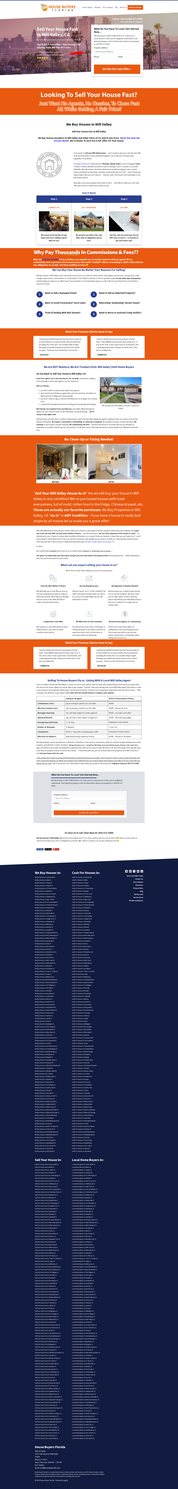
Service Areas (138, 897)
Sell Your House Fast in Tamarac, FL (46, 1303)
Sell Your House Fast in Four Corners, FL (47, 1433)
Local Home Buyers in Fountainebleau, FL (84, 1336)
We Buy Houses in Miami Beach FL (45, 963)
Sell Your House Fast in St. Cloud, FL (46, 1361)
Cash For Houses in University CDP (82, 1096)
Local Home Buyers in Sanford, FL (82, 1322)
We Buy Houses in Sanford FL (44, 1035)
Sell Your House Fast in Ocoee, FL (45, 1377)
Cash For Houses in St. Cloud (81, 1074)
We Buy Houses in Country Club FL (45, 1088)
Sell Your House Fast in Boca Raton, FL (46, 1234)
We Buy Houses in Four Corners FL (45, 1146)
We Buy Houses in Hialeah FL (43, 891)
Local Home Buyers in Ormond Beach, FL (84, 1402)
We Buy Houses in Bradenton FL (44, 1054)
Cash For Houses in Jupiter (80, 1018)
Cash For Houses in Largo (80, 974)
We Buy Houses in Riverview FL (44, 957)
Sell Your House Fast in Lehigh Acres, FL (47, 1206)
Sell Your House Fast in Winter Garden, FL (47, 1389)
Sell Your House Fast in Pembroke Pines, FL (48, 1192)
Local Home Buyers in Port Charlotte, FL (84, 1328)
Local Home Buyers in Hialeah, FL (82, 1178)
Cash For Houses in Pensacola (81, 1082)
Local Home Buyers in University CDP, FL (84, 1383)
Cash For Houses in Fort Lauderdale (83, 902)
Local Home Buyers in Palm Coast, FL (83, 1247)
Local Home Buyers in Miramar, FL (82, 1198)
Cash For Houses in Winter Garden (82, 1101)
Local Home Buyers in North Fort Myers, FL (85, 1413)
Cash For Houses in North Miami (81, 1029)
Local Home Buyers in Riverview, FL (83, 1245)
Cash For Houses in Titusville (81, 1093)
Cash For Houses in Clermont (81, 1148)
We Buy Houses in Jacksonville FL (45, 877)
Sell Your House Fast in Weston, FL (45, 1286)
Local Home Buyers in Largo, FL (81, 1261)
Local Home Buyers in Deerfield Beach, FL (85, 1267)
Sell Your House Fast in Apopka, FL (45, 1366)
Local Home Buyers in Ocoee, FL (82, 1377)
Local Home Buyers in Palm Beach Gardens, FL (86, 1353)
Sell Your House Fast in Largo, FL (45, 1261)
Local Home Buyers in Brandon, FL (82, 1214)
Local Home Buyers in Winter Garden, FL (84, 1389)
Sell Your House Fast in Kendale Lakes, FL (47, 1347)
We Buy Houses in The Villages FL (45, 985)
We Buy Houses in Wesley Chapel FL (46, 1071)
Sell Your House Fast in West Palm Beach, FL (48, 1222)
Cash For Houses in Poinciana (81, 1013)
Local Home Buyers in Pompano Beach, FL (85, 1220)
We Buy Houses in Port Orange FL (45, 1027)
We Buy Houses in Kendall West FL (45, 1143)
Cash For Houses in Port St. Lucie (82, 894)
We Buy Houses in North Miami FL (45, 1029)
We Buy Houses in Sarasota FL (44, 1063)
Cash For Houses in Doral (79, 1021)
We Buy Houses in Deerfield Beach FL (46, 980)
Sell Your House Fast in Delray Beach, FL (47, 1294)
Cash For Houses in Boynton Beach (82, 982)
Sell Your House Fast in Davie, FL (45, 1231)
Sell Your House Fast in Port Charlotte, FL (47, 1328)
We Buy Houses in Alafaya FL (43, 966)
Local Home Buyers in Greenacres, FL (83, 1416)
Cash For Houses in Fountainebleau (83, 1049)
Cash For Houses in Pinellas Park (82, 1076)
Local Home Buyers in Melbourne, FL (83, 1264)
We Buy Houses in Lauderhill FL (44, 996)
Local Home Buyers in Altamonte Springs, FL (85, 1400)
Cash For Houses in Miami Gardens (82, 938)
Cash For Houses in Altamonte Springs (83, 1112)
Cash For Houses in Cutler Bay (81, 1118)
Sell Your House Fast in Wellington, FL (46, 1311)
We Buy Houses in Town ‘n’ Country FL (46, 971)
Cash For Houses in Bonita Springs (82, 1052)
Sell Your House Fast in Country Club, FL (47, 1375)
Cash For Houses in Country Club (82, 1088)
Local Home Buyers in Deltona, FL (82, 1242)
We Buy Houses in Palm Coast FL (45, 960)
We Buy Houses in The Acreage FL (45, 1140)
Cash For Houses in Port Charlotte (82, 1041)
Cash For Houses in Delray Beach (82, 1007)
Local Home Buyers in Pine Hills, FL (82, 1275)
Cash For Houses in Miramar (80, 910)
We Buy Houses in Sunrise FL (44, 949)
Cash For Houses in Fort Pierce (81, 1099)
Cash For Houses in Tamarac (80, 1016)
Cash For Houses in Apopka (80, 1079)
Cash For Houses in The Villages (82, 985)
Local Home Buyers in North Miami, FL (83, 1317)
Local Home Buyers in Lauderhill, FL (83, 1283)
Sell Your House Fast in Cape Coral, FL (46, 1186)
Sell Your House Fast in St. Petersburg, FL (47, 1175)
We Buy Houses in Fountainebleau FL (46, 1049)
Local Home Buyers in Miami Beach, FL (83, 1250)
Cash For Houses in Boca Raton (81, 946)
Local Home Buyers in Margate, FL (82, 1344)
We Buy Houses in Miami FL (43, 880)
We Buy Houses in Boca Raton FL (45, 946)
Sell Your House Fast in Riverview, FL (46, 1245)
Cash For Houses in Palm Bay (81, 924)
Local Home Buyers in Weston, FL (82, 1286)
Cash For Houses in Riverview (81, 957)
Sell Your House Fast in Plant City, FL (46, 1424)
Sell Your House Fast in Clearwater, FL (46, 1209)
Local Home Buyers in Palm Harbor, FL (83, 1319)
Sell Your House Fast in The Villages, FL (47, 1272)
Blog (141, 891)
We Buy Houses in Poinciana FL (44, 1013)
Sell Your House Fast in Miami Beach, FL (47, 1250)
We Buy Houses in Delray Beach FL (45, 1007)
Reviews (97, 7)
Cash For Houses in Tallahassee (81, 897)
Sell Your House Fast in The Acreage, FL (47, 1427)
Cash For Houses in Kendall (80, 991)
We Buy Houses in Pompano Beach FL (46, 933)
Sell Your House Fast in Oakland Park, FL (47, 1391)
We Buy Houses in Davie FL (43, 944)
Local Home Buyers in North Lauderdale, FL (85, 1397)
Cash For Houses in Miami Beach (82, 963)
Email (120, 57)
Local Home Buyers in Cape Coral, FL (83, 1186)
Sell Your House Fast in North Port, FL (46, 1289)
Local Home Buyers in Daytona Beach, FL (84, 1297)
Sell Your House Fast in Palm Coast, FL (46, 1247)
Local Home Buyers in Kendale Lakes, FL (84, 1347)
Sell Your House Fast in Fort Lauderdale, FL (48, 1189)
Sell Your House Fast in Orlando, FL (45, 1173)
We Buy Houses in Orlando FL (44, 886)
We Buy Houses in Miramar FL (44, 910)
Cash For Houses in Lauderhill (81, 996)
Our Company (108, 7)
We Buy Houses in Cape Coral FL (45, 899)
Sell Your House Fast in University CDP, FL (47, 1383)
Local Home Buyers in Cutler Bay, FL (83, 1405)
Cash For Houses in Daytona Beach (82, 1010)
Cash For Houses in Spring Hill (81, 941)
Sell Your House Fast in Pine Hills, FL (46, 1275)
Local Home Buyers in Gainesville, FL (83, 1200)
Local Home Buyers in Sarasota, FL (82, 1350)
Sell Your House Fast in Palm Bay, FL (46, 1211)
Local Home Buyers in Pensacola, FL (83, 1369)
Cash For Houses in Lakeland (81, 930)
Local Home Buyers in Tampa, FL (82, 1170)
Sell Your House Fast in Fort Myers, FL (46, 1256)
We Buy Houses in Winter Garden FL (46, 1101)
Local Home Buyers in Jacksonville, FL (83, 1164)
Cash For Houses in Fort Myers (81, 969)
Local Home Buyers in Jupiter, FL (82, 1305)
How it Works (87, 7)
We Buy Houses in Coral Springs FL (45, 916)
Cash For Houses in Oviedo (80, 1124)
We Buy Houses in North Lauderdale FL (47, 1110)
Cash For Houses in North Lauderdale (83, 1110)
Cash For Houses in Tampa (80, 883)
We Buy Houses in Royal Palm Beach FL (47, 1132)
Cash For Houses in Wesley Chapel (82, 1071)
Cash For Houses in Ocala (80, 1043)
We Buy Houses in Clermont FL (44, 1148)
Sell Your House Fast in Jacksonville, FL (47, 1164)
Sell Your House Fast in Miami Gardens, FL (47, 1225)
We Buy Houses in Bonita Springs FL (46, 1052)
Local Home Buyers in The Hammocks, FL (84, 1333)
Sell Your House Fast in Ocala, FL (45, 1330)
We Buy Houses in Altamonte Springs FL (47, 1112)
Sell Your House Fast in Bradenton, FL (46, 1341)
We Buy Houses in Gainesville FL (45, 913)
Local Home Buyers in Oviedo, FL (82, 1411)
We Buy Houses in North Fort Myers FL (46, 1126)
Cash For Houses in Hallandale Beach (83, 1135)
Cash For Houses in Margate (80, 1057)
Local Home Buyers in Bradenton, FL (83, 1341)
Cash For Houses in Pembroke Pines (83, 905)
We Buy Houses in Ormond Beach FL (46, 1115)
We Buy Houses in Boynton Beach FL (46, 982)
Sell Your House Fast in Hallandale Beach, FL (48, 1422)
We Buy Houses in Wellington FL (44, 1024)
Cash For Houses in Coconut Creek (82, 1038)
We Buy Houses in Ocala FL (43, 1043)
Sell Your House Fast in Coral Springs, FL (47, 1203)
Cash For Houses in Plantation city (82, 952)
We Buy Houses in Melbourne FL (44, 977)
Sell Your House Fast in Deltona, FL (45, 1242)
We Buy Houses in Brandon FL (44, 927)
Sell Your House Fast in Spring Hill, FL (46, 1228)
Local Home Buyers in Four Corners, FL (84, 1433)
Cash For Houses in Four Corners (82, 1146)
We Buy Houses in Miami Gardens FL (46, 938)
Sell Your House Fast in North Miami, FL (47, 1317)
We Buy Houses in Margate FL (44, 1057)
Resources (139, 885)
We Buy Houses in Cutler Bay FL (44, 1118)
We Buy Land (138, 894)
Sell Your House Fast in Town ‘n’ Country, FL (48, 1258)
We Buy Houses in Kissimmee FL (45, 993)
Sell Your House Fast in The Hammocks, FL (48, 1333)
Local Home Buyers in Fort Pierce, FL (83, 1386)
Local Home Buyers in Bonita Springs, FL (84, 1339)
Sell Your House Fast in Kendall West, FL (47, 1430)
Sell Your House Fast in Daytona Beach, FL (48, 1297)
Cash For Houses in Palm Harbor (82, 1032)
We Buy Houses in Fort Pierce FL (45, 1099)
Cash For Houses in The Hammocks (83, 1046)
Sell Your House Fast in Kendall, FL (45, 1278)
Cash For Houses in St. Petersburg (82, 888)
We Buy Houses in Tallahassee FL (45, 897)
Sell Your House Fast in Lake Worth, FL (46, 1438)
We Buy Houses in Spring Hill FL (44, 941)
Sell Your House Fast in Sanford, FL (45, 1322)
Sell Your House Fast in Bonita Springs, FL (47, 1339)
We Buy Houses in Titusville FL (44, 1093)
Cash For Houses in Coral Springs (82, 916)
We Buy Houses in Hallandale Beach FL (46, 1135)
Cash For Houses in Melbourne (81, 977)
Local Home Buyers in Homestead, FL (83, 1292)
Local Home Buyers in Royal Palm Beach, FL (85, 1419)
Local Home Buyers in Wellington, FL (83, 1311)
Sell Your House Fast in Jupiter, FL (45, 1305)
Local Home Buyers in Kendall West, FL (84, 1430)
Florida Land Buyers (136, 900)
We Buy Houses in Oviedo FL (43, 1124)
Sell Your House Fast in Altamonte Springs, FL (49, 1400)
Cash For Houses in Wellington (81, 1024)
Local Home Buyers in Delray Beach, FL (84, 1294)
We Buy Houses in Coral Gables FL (45, 1085)
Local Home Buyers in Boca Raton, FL (83, 1234)
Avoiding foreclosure (81, 164)
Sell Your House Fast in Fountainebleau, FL (48, 1336)
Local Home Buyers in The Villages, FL (83, 1272)
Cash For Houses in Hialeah (80, 891)
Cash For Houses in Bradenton (81, 1054)
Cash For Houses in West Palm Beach (83, 935)
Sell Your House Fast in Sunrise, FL (45, 1236)
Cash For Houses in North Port (81, 1002)
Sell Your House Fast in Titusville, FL (46, 1380)
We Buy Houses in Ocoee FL (43, 1090)
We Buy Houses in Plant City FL (44, 1137)
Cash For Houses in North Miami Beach (83, 1121)
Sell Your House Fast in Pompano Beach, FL (48, 1220)
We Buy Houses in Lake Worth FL (45, 1151)
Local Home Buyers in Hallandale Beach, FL (85, 1422)
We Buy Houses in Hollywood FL (44, 908)
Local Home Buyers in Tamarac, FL (82, 1303)
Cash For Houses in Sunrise (80, 949)
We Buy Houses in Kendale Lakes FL (46, 1060)
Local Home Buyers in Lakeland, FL (82, 1217)
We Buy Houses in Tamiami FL (44, 1068)
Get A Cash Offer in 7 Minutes (131, 22)
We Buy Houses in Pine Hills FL (44, 988)
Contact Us (139, 879)
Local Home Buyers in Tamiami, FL (82, 1355)
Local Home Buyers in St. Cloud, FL (82, 1361)
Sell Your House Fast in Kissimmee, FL (46, 1281)
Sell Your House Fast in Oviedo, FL (45, 1411)
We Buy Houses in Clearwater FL (45, 922)
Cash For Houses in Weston (80, 999)
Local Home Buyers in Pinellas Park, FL (83, 1364)
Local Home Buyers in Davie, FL (81, 1231)
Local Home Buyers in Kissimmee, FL (83, 1281)
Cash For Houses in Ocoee (80, 1090)
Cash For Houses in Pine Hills (81, 988)
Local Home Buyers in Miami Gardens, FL (84, 1225)
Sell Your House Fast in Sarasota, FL (46, 1350)
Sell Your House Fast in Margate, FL (45, 1344)
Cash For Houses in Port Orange (82, 1027)
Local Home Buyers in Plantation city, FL (84, 1239)
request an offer (50, 259)
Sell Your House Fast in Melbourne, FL (46, 1264)
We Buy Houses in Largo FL (43, 974)
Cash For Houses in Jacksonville (82, 877)
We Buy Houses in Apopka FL (44, 1079)
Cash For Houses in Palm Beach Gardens (84, 1065)
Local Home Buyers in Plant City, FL (83, 1424)
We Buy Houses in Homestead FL (45, 1005)
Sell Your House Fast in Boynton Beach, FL (48, 1270)
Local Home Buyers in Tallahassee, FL (83, 1184)
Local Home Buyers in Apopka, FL (82, 1366)
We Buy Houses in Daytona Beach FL (46, 1010)
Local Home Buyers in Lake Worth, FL (83, 1438)
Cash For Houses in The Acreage (82, 1140)
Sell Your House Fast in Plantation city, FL (47, 1239)
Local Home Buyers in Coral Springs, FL (84, 1203)
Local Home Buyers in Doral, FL (81, 1308)
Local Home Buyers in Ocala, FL (81, 1330)
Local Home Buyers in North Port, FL (83, 1289)
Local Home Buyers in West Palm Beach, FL (85, 1222)
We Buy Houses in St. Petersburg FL (46, 888)
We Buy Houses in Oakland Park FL (45, 1104)
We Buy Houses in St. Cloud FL (44, 1074)
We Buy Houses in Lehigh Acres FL (45, 919)
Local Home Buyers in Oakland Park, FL (84, 1391)
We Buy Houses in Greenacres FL (45, 1129)
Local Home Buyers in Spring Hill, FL (83, 1228)
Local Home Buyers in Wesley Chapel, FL (84, 1358)
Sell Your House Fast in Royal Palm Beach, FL (48, 1419)
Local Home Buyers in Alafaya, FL (82, 1253)
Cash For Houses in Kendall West (82, 1143)
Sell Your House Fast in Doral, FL (45, 1308)
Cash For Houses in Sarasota (81, 1063)
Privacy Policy (138, 888)
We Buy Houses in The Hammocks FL (46, 1046)
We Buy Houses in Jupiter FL (43, 1018)
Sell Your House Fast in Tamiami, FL (45, 1355)
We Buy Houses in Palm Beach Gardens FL (47, 1065)
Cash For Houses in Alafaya (80, 966)
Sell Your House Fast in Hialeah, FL (45, 1178)
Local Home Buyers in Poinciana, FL (83, 1300)
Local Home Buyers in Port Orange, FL (83, 1314)
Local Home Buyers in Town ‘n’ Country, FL (85, 1258)
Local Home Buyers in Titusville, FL (82, 1380)
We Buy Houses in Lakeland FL (44, 930)
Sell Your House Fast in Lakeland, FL (46, 1217)
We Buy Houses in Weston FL (44, 999)
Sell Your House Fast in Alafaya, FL (45, 1253)
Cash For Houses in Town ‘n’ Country (83, 971)
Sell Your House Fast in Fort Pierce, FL (46, 1386)
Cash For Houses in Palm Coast (81, 960)
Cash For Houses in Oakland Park (82, 1104)
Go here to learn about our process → (99, 542)
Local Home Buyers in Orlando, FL (82, 1173)
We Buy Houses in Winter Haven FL (45, 1107)
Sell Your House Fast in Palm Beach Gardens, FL (49, 1353)
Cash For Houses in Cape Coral (81, 899)
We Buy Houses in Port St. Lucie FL (45, 894)
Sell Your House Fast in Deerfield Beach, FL (48, 1267)
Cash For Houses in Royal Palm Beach (83, 1132)
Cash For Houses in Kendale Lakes (82, 1060)
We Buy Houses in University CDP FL (46, 1096)
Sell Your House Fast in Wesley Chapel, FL (47, 1358)
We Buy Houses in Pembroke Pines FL (46, 905)
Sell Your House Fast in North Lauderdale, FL (48, 1397)
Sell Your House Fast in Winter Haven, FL (47, 1394)
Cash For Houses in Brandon (80, 927)
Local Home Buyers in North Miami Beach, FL (85, 1408)
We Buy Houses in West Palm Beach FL (46, 935)
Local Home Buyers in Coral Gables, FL (84, 1372)
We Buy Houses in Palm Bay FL (44, 924)
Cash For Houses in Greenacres (81, 1129)
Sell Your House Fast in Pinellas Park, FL (47, 1364)
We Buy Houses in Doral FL (43, 1021)
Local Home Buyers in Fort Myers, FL (83, 1256)
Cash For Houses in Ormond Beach (82, 1115)
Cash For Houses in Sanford (80, 1035)
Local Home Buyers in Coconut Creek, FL (84, 1325)
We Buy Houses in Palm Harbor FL (45, 1032)
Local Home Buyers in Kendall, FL (82, 1278)
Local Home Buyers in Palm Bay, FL (82, 1211)
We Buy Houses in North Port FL (44, 1002)
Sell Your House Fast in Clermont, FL (46, 1436)
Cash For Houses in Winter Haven (82, 1107)
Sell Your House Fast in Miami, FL (45, 1167)
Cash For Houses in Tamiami (80, 1068)
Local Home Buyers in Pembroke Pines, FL (85, 1192)
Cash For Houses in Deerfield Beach (83, 980)
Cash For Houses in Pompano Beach (83, 933)
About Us (123, 7)
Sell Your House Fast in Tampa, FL (45, 1170)
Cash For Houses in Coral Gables (82, 1085)
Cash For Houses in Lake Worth (81, 1151)
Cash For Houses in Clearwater (81, 922)
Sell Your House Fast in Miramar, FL (45, 1198)
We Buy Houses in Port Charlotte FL (46, 1041)
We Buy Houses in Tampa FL (43, 883)
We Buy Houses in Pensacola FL (44, 1082)
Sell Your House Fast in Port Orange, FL (47, 1314)
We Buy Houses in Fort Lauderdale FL (46, 902)
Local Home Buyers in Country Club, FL (84, 1375)
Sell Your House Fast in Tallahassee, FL (47, 1184)
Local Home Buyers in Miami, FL (81, 1167)
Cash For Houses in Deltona (80, 955)
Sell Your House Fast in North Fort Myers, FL (48, 1413)
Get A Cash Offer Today (135, 876)
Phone (97, 57)
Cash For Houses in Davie (80, 944)
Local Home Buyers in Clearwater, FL (83, 1209)
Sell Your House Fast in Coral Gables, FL (47, 1372)
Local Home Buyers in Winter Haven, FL (84, 1394)
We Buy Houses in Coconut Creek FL (46, 1038)
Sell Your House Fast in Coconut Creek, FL (47, 1325)
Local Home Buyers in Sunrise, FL (82, 1236)
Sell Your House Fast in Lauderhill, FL (46, 1283)
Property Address (101, 48)
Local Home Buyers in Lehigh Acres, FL (84, 1206)
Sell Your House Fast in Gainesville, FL (46, 1200)
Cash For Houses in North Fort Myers (83, 1126)
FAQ (116, 7)
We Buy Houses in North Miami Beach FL (47, 1121)
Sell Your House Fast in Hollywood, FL (46, 1195)
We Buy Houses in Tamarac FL (44, 1016)
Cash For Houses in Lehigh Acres (82, 919)
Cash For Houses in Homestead (81, 1005)
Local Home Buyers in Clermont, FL (82, 1436)
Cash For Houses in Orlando (80, 886)
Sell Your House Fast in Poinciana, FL (46, 1300)
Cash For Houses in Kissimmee (81, 993)
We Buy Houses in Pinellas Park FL (45, 1076)
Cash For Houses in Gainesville (81, 913)
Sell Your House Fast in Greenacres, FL (47, 1416)
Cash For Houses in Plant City (81, 1137)
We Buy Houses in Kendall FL (43, 991)
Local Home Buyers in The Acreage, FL (84, 1427)
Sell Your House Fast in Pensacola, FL (46, 1369)
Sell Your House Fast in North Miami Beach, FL (49, 1408)
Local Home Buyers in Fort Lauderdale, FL (85, 1189)
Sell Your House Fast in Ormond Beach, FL (47, 1402)
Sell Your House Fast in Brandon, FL (45, 1214)
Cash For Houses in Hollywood (81, 908)
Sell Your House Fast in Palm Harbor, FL (47, 1319)
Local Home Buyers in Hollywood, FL (83, 1195)
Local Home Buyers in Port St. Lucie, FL (84, 1181)
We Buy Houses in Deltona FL (44, 955)
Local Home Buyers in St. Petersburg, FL (84, 1175)
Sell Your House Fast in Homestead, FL (47, 1292)
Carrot (66, 1480)
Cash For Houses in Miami (80, 880)
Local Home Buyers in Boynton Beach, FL (84, 1270)
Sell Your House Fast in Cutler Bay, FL (46, 1405)
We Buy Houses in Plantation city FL (46, 952)
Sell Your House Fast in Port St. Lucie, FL (47, 1181)
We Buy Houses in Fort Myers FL (45, 969)
